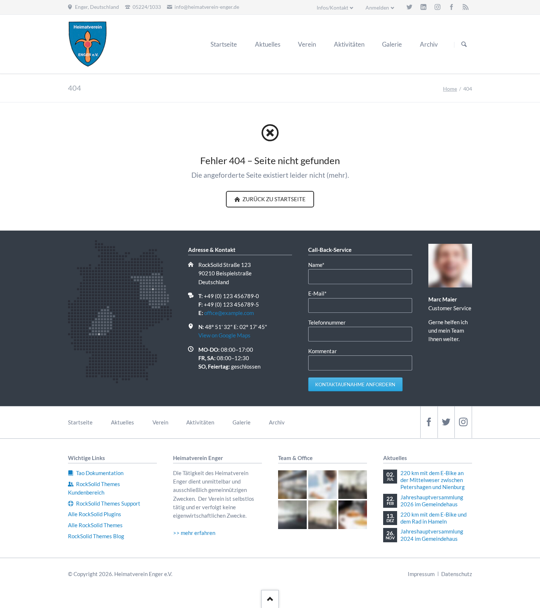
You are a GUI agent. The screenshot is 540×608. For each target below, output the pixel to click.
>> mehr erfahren (194, 532)
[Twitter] (409, 7)
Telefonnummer (327, 322)
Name (320, 264)
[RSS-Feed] (465, 7)
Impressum (421, 574)
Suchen (464, 44)
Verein (160, 422)
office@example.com (229, 313)
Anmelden (377, 7)
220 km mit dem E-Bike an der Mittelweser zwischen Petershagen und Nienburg (432, 480)
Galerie (242, 422)
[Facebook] (451, 7)
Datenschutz (456, 574)
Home (450, 89)
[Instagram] (437, 7)
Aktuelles (122, 422)
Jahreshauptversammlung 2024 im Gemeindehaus (431, 535)
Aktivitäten (200, 422)
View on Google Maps (224, 335)
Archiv (277, 422)
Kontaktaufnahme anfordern (355, 384)
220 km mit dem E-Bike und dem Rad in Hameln (433, 518)
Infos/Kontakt (332, 7)
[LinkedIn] (424, 7)
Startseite (80, 422)
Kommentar (322, 351)
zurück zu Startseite (273, 199)
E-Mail (320, 293)
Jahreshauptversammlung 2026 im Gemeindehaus (431, 500)
